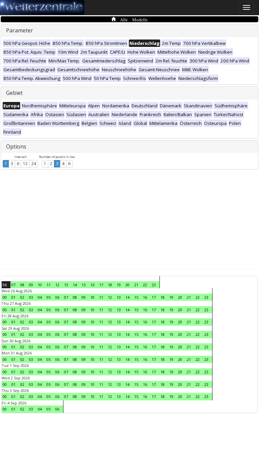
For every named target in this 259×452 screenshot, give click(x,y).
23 (154, 284)
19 (119, 284)
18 (110, 284)
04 (40, 297)
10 (40, 284)
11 (49, 284)
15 (84, 284)
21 (136, 284)
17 (101, 284)
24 (33, 163)
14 (75, 284)
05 (49, 297)
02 (22, 297)
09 (31, 284)
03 (31, 297)
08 (22, 284)
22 (145, 284)
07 (13, 284)
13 (66, 284)
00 (5, 297)
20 (127, 284)
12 (25, 163)
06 (5, 284)
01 (13, 297)
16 (92, 284)
